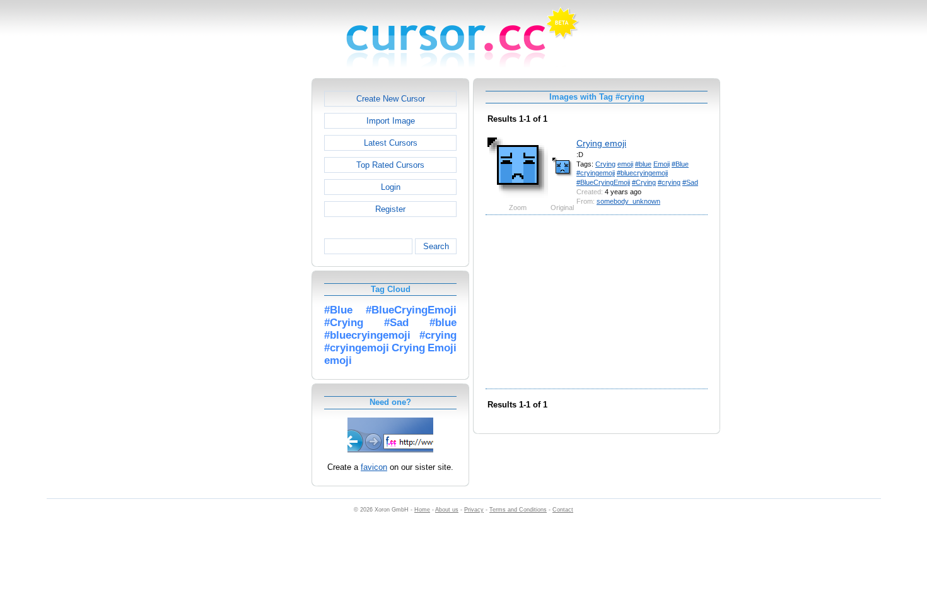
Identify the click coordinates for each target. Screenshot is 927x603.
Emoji (661, 164)
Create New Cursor (390, 98)
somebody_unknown (628, 201)
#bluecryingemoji (642, 173)
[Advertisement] (257, 267)
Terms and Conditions (518, 509)
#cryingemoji (595, 173)
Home (422, 509)
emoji (625, 164)
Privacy (474, 509)
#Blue (680, 164)
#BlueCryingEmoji (603, 182)
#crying (669, 182)
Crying (605, 164)
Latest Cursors (390, 143)
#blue (643, 164)
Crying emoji (601, 143)
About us (446, 509)
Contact (562, 509)
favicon (374, 467)
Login (390, 187)
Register (390, 209)
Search (436, 246)
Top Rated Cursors (390, 165)
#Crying (644, 182)
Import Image (390, 121)
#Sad (690, 182)
